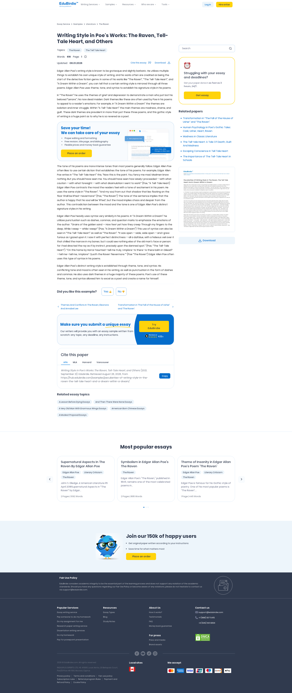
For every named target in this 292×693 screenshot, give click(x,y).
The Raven (104, 24)
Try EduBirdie (154, 326)
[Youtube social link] (143, 653)
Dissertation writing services (71, 630)
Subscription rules (66, 679)
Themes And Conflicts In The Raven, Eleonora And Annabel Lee (85, 306)
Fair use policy (105, 676)
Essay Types (109, 612)
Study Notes (109, 621)
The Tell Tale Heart (95, 50)
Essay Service (63, 24)
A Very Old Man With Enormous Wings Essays (82, 408)
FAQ (151, 621)
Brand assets (155, 644)
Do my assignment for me (70, 621)
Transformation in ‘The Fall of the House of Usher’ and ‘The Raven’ (144, 306)
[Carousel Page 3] (148, 507)
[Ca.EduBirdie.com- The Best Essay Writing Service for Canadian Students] (132, 669)
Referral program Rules (89, 679)
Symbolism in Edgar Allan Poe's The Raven (145, 464)
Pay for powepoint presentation (73, 639)
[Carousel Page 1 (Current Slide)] (143, 507)
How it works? (155, 612)
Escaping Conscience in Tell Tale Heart (205, 151)
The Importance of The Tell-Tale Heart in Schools (207, 158)
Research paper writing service (72, 626)
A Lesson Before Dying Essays (74, 401)
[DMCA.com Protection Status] (202, 637)
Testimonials (155, 617)
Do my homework (65, 635)
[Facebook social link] (137, 653)
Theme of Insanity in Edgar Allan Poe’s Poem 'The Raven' (206, 464)
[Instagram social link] (155, 653)
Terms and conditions (84, 676)
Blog (105, 617)
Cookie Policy (79, 682)
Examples (78, 24)
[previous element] (49, 479)
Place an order (76, 153)
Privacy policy (63, 676)
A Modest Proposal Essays (73, 414)
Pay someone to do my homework (73, 617)
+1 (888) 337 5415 (207, 617)
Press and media (157, 640)
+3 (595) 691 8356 (207, 623)
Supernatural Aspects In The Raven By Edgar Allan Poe (83, 464)
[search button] (230, 48)
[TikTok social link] (149, 653)
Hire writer (224, 4)
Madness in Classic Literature (200, 136)
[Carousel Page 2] (146, 507)
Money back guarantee (160, 626)
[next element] (241, 479)
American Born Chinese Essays (128, 408)
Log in (208, 4)
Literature (91, 24)
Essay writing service (67, 612)
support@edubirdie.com (211, 612)
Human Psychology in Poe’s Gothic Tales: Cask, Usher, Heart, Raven (207, 129)
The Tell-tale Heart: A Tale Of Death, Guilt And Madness (207, 143)
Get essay (202, 95)
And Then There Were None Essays (113, 401)
